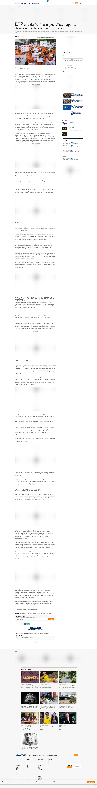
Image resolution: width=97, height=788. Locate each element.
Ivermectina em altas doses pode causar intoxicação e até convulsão (29, 686)
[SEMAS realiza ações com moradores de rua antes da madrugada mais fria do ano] (65, 128)
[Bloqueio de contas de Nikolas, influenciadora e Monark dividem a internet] (49, 718)
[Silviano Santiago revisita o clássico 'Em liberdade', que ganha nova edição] (30, 739)
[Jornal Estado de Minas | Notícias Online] (27, 3)
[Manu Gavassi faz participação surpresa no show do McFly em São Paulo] (65, 123)
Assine (77, 3)
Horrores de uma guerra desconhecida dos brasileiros (66, 707)
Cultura (17, 769)
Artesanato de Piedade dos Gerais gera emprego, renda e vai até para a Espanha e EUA (30, 728)
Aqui (27, 765)
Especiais (39, 763)
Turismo (39, 767)
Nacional (17, 764)
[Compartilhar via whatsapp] (46, 38)
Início (15, 6)
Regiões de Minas (40, 760)
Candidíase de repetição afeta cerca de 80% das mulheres (48, 686)
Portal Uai (28, 760)
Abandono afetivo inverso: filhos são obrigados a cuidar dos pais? (29, 707)
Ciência (39, 768)
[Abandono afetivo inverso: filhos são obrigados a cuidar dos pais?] (30, 698)
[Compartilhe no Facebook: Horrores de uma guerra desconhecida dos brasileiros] (66, 704)
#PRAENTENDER (40, 764)
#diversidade (22, 613)
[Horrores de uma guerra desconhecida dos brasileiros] (68, 698)
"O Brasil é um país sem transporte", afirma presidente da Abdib (67, 728)
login (38, 629)
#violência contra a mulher (47, 613)
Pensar (39, 774)
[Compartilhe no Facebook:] (66, 725)
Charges (39, 766)
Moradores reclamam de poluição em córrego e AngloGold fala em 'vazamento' (67, 687)
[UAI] (48, 1)
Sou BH (28, 767)
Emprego (39, 765)
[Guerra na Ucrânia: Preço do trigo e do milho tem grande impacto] (67, 107)
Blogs (27, 764)
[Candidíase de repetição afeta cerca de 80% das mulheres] (49, 677)
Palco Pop (71, 122)
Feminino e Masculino (41, 769)
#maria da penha (30, 613)
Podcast (39, 775)
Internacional (18, 765)
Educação (17, 770)
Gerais (17, 760)
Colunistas (17, 768)
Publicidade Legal (18, 771)
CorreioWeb (51, 760)
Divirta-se (39, 779)
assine (42, 629)
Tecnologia (39, 771)
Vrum (27, 766)
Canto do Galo (72, 132)
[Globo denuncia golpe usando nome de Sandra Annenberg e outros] (67, 113)
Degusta (39, 770)
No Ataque (39, 776)
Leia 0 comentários (35, 627)
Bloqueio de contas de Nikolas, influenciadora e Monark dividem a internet (48, 728)
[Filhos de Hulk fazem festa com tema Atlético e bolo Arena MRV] (67, 101)
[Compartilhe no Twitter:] (67, 725)
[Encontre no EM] (73, 3)
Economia (17, 763)
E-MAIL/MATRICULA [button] (35, 643)
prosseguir (91, 782)
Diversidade (36, 3)
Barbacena (71, 127)
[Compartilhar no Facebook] (42, 38)
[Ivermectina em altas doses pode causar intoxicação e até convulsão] (30, 677)
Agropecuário (40, 777)
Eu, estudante (51, 763)
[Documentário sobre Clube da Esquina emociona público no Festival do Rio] (49, 698)
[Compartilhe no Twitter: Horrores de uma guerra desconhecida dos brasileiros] (67, 704)
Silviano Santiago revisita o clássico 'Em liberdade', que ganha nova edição (30, 748)
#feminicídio (37, 613)
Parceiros (28, 763)
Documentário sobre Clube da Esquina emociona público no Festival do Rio (47, 707)
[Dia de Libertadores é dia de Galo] (65, 134)
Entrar (81, 3)
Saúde (17, 767)
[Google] (35, 642)
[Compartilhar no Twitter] (44, 38)
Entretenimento (40, 778)
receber (51, 619)
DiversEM (17, 766)
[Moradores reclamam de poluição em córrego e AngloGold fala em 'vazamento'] (68, 677)
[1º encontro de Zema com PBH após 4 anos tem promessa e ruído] (67, 95)
